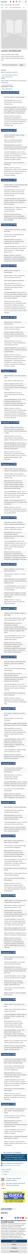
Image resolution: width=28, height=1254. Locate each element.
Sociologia (6, 1171)
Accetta (14, 1241)
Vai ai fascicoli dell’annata (9, 65)
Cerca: (2, 5)
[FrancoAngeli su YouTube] (7, 1213)
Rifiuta (14, 1244)
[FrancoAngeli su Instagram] (5, 1213)
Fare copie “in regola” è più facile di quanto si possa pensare (15, 1184)
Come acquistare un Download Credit (13, 1163)
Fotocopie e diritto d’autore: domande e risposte (13, 1179)
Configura (14, 1248)
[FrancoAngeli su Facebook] (1, 1213)
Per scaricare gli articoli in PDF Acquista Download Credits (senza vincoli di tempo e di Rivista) (14, 1157)
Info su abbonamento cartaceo (10, 75)
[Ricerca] (26, 5)
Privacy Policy (14, 1251)
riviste (6, 7)
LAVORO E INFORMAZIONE (15, 7)
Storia (5, 1174)
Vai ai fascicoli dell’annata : (12, 1152)
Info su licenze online (7, 76)
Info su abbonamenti (7, 89)
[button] (10, 2)
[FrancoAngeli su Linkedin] (3, 1213)
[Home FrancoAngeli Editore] (4, 2)
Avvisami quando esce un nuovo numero (11, 1165)
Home (2, 7)
